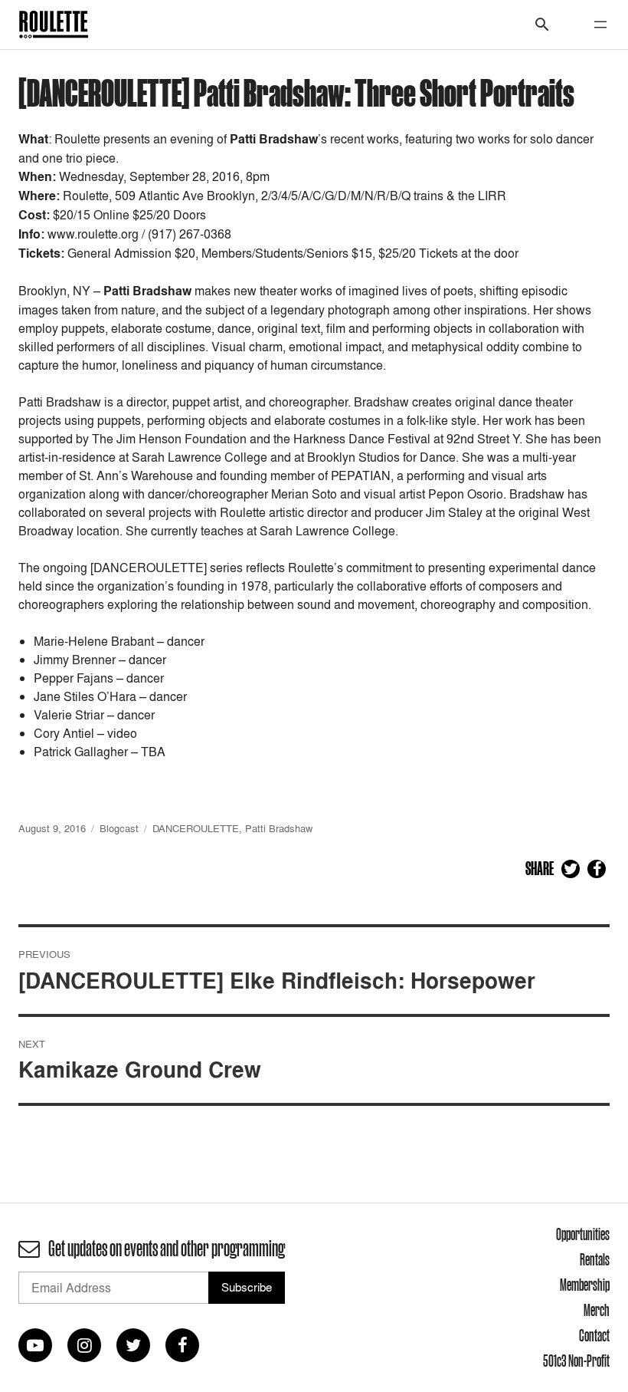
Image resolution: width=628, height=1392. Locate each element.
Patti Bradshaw (278, 828)
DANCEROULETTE (195, 828)
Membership (585, 1285)
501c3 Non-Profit (576, 1361)
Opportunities (583, 1234)
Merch (597, 1310)
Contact (594, 1335)
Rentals (595, 1259)
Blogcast (119, 828)
